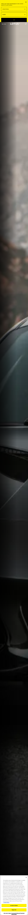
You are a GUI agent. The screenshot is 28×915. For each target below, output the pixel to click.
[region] (14, 895)
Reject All (14, 910)
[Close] (26, 877)
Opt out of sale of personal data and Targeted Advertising (14, 914)
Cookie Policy (6, 902)
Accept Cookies (14, 905)
